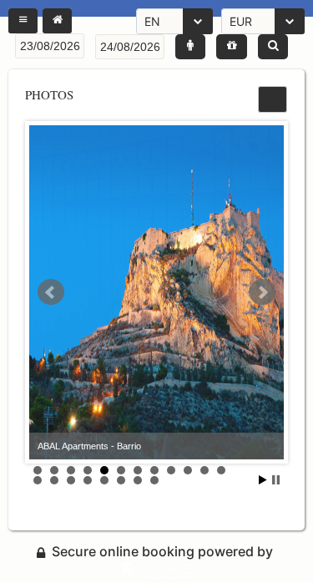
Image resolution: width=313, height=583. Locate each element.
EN (152, 21)
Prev (51, 292)
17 (104, 480)
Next (262, 292)
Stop (276, 479)
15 (71, 480)
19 (138, 480)
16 (87, 480)
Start (263, 479)
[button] (23, 20)
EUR (241, 21)
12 (221, 470)
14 (54, 480)
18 (121, 480)
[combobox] (174, 21)
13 (37, 480)
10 (188, 470)
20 (154, 480)
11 (204, 470)
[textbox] (49, 45)
